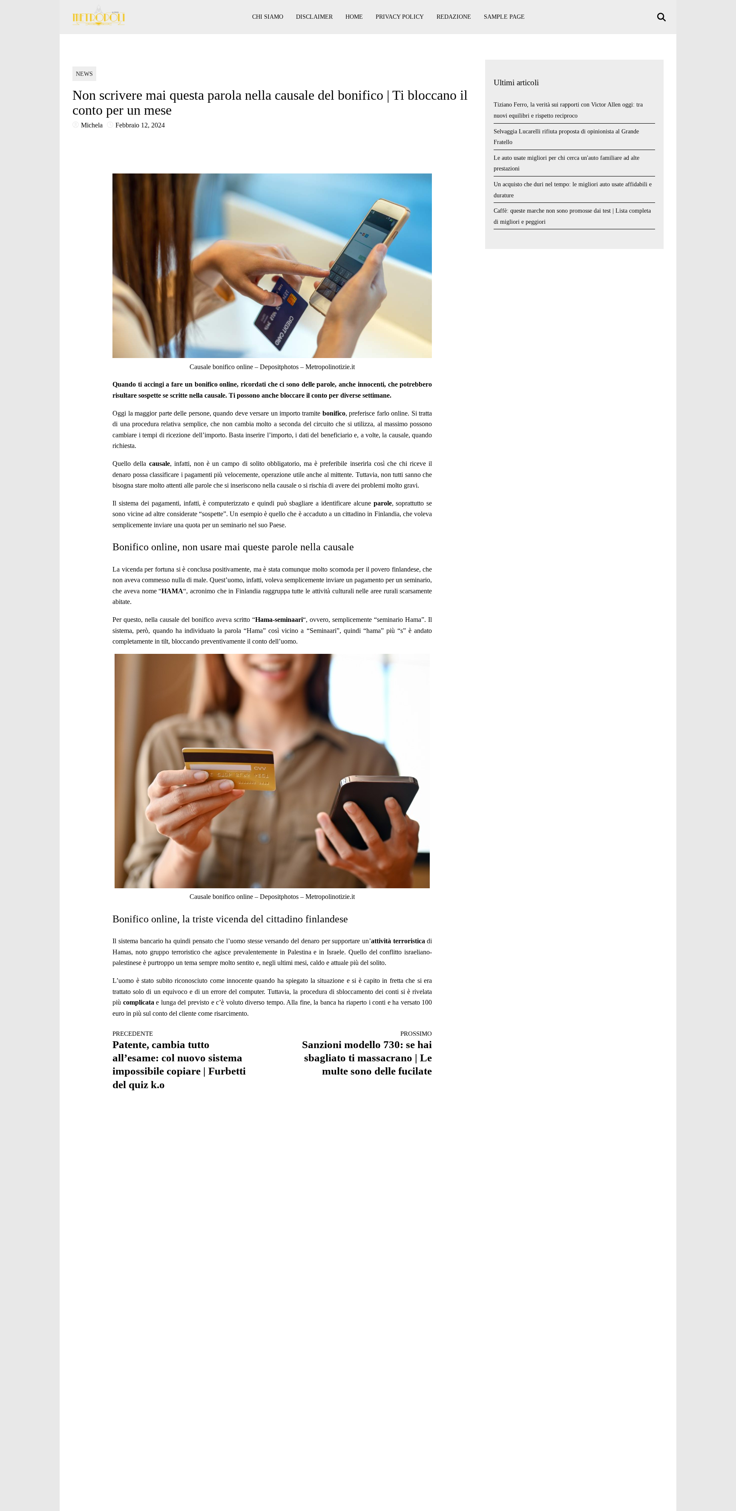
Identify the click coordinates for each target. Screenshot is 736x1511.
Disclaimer (314, 17)
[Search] (662, 17)
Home (354, 17)
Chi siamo (267, 17)
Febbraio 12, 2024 (140, 125)
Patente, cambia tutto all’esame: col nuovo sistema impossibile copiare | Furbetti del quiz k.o (179, 1060)
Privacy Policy (400, 17)
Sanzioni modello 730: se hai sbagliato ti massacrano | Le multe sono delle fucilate (367, 1053)
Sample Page (504, 17)
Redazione (454, 17)
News (84, 74)
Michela (92, 125)
